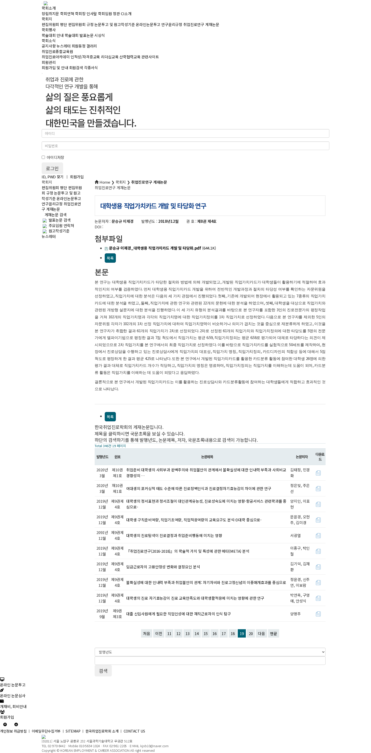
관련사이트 (150, 56)
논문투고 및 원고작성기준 (114, 24)
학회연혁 (67, 13)
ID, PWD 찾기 (53, 176)
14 (197, 633)
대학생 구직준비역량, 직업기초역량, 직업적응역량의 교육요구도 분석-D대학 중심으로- (193, 519)
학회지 (47, 18)
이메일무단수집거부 (46, 731)
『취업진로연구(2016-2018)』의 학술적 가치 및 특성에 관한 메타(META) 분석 (187, 551)
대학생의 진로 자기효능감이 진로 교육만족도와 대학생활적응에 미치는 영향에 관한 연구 (195, 598)
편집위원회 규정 (81, 24)
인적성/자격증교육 (85, 56)
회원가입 (77, 176)
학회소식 (49, 40)
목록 (110, 258)
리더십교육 (109, 56)
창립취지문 (50, 13)
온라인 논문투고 (12, 684)
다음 (261, 633)
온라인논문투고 (148, 24)
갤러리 (92, 45)
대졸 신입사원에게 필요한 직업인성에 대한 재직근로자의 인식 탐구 (178, 613)
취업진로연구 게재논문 (201, 24)
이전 (158, 633)
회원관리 (49, 62)
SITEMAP (73, 731)
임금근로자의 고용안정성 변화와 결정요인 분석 (163, 566)
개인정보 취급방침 (13, 731)
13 (188, 633)
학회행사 (49, 29)
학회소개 (49, 8)
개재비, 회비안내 (13, 706)
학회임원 (105, 13)
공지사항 (49, 45)
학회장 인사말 (86, 13)
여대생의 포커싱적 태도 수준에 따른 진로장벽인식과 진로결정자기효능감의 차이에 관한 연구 (198, 488)
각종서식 (91, 67)
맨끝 (273, 633)
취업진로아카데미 (56, 56)
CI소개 (126, 13)
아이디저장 (55, 157)
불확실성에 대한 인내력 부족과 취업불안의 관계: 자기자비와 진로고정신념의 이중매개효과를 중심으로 (206, 582)
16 (215, 633)
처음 (146, 633)
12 (178, 633)
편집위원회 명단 (54, 24)
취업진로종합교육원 (57, 51)
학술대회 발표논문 (79, 35)
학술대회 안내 (53, 35)
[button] (5, 724)
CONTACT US (134, 731)
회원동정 (79, 45)
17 (224, 633)
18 (233, 633)
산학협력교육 (129, 56)
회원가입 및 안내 (55, 67)
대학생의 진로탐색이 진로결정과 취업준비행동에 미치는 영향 (174, 535)
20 (251, 633)
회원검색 (76, 67)
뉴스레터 (63, 45)
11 (169, 633)
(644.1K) (162, 248)
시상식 (99, 35)
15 (206, 633)
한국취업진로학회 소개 (102, 731)
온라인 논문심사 (12, 695)
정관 (116, 13)
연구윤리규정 (171, 24)
